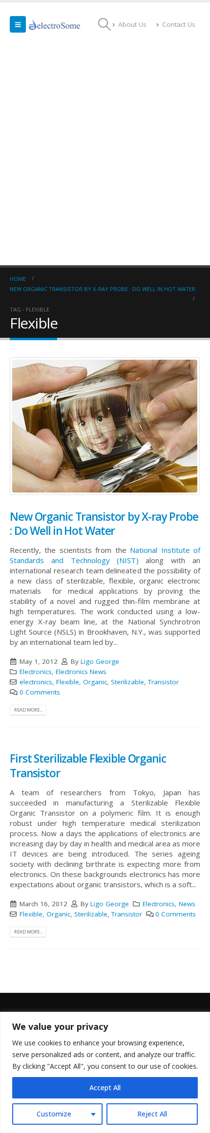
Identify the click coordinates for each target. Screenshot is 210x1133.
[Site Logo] (55, 24)
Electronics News (81, 671)
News (187, 903)
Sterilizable (127, 681)
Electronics (36, 671)
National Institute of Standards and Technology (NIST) (105, 555)
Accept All (105, 1087)
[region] (105, 1072)
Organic (95, 681)
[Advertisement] (105, 155)
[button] (18, 24)
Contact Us (178, 24)
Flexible (67, 681)
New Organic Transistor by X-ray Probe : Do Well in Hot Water (104, 523)
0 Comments (40, 692)
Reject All (152, 1113)
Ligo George (100, 661)
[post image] (105, 426)
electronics (36, 681)
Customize (54, 1113)
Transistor (163, 681)
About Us (132, 24)
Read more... (28, 710)
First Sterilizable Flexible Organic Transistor (88, 765)
